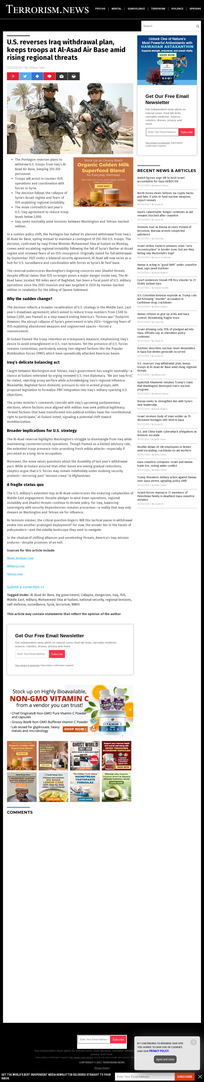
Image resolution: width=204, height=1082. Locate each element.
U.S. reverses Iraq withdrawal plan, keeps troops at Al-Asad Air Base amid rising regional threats (167, 367)
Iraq (115, 595)
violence (177, 8)
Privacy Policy (102, 1068)
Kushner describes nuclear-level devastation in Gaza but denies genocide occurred (166, 350)
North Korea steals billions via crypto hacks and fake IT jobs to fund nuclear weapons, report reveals (165, 196)
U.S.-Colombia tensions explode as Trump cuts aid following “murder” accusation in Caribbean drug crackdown (167, 299)
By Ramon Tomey (160, 185)
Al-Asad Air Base (42, 595)
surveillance (36, 604)
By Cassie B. (157, 204)
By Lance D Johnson (161, 257)
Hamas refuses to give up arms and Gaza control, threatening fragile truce (163, 315)
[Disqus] (70, 867)
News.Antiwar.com (20, 558)
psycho (100, 8)
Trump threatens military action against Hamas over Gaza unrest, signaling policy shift (166, 479)
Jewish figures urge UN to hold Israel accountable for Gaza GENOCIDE (161, 179)
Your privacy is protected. (27, 665)
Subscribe (184, 1077)
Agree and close (165, 1059)
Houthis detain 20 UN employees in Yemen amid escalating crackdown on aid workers (164, 448)
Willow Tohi (37, 68)
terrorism (158, 8)
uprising (195, 8)
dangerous (103, 595)
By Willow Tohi (159, 375)
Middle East (15, 600)
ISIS (123, 595)
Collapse (87, 595)
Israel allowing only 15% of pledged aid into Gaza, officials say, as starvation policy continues (165, 333)
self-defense (16, 604)
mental (117, 8)
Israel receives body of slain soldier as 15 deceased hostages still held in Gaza (164, 418)
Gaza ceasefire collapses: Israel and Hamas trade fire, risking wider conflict (165, 463)
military (31, 600)
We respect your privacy (81, 1057)
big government (67, 595)
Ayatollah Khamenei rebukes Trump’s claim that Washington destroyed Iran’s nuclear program (165, 386)
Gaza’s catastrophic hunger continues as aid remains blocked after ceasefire (165, 213)
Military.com (16, 566)
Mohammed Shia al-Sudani (58, 600)
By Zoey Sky (158, 238)
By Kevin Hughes (160, 272)
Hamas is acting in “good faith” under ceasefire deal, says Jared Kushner (167, 266)
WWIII (76, 604)
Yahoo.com (15, 574)
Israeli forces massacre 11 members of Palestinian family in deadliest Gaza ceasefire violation (165, 496)
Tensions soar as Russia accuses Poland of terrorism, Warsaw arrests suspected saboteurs (164, 230)
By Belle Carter (158, 439)
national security (91, 600)
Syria (50, 604)
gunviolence (136, 8)
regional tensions (118, 600)
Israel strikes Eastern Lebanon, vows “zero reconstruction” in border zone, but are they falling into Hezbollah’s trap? (165, 249)
